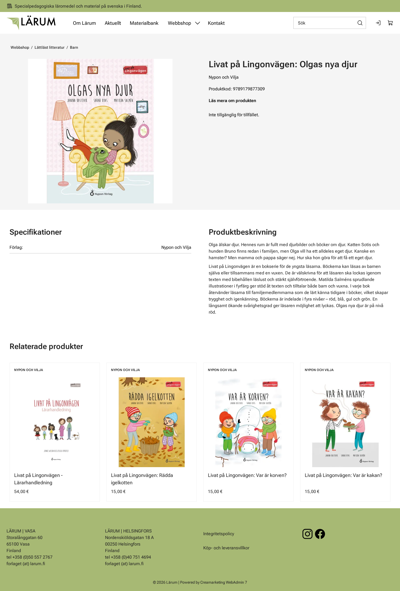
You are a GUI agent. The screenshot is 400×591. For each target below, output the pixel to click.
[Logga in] (378, 23)
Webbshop (179, 23)
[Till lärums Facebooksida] (320, 534)
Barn (74, 47)
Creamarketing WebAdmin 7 (223, 582)
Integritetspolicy (218, 533)
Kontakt (216, 23)
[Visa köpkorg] (390, 23)
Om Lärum (84, 23)
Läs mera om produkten (232, 100)
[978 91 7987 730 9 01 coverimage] (100, 131)
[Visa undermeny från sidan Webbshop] (198, 22)
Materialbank (144, 23)
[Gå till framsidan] (31, 23)
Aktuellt (113, 23)
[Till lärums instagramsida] (307, 534)
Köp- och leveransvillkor (226, 547)
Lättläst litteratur (49, 47)
